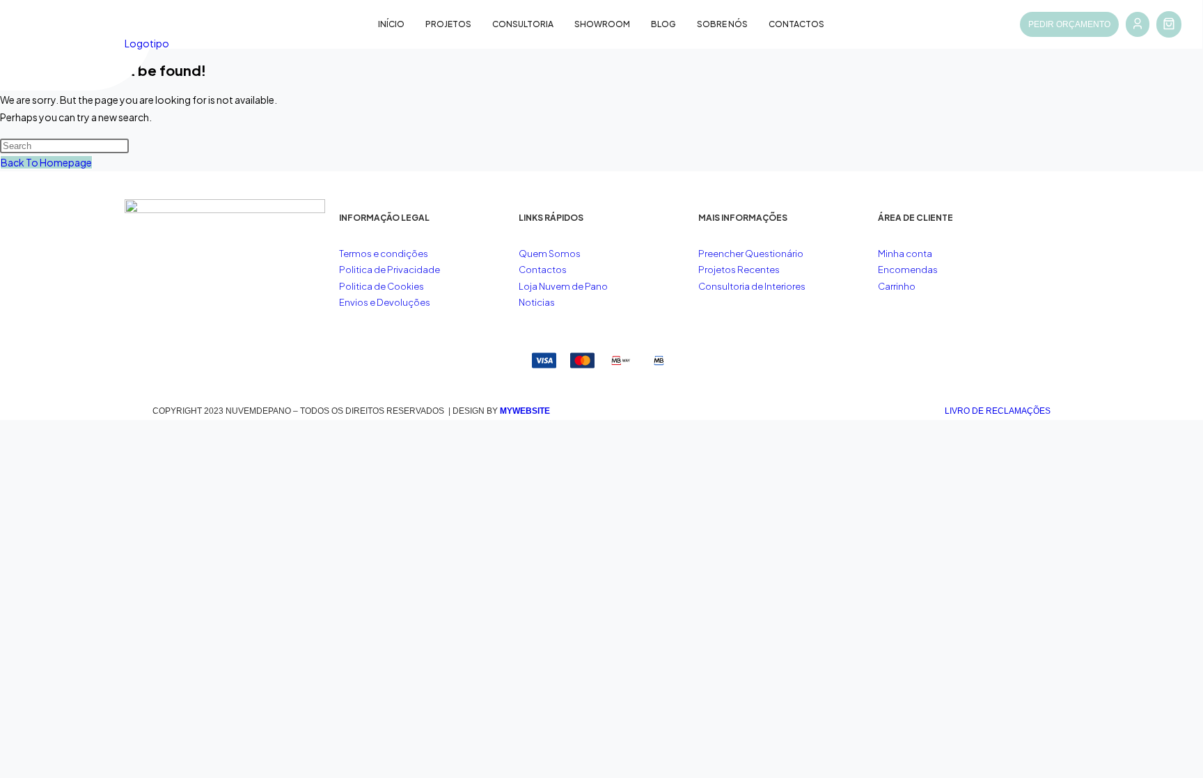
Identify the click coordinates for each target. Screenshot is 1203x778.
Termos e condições (384, 253)
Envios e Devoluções (384, 302)
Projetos (448, 24)
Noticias (537, 302)
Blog (663, 24)
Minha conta (905, 253)
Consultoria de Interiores (752, 286)
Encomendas (908, 269)
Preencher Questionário (750, 253)
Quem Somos (550, 253)
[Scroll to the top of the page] (4, 428)
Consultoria (522, 24)
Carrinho (896, 286)
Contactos (796, 24)
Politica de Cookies (381, 286)
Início (391, 24)
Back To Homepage (46, 162)
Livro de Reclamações (998, 411)
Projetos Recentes (739, 269)
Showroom (602, 24)
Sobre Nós (722, 24)
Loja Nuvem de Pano (563, 286)
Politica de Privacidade (389, 269)
